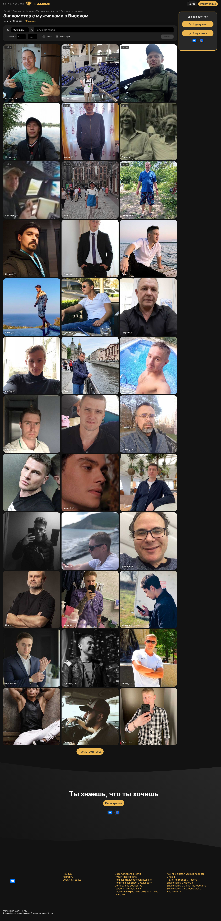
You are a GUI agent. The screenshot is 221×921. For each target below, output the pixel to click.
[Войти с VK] (195, 40)
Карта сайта (174, 891)
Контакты (68, 876)
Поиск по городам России (182, 879)
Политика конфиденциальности (133, 882)
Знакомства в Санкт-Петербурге (186, 885)
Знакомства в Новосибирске (184, 888)
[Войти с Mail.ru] (202, 40)
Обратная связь (72, 879)
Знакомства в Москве (180, 882)
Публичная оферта (126, 876)
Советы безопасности (128, 873)
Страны (171, 876)
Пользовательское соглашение (133, 879)
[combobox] (18, 30)
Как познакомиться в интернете (186, 873)
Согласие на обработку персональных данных (128, 887)
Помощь (67, 873)
